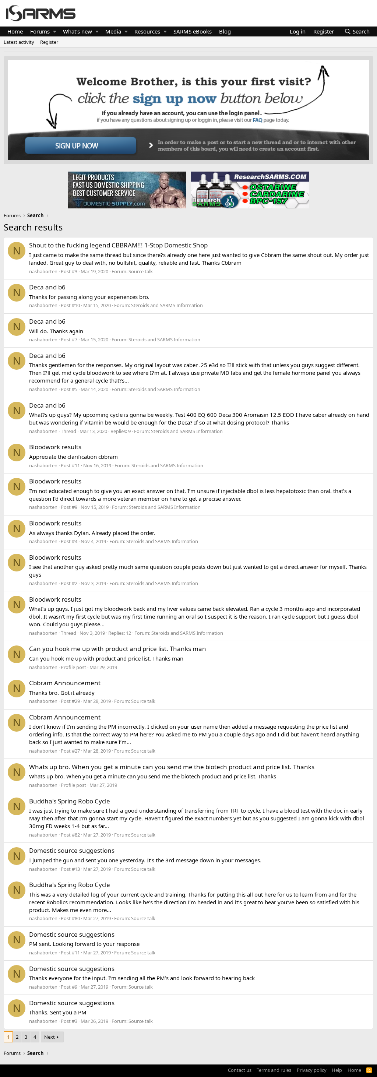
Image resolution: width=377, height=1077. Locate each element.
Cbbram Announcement (65, 683)
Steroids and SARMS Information (167, 305)
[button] (54, 31)
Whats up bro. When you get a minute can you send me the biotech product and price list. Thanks (171, 767)
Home (15, 31)
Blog (225, 31)
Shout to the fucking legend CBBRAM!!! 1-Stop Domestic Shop (118, 245)
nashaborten (43, 271)
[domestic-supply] (127, 189)
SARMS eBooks (192, 31)
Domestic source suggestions (71, 850)
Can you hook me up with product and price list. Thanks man (117, 648)
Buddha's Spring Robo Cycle (69, 801)
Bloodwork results (55, 447)
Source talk (140, 271)
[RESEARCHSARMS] (249, 189)
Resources (147, 31)
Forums (40, 31)
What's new (77, 31)
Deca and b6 (47, 287)
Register (49, 42)
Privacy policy (312, 1070)
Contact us (239, 1070)
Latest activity (19, 42)
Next (49, 1037)
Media (113, 31)
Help (337, 1070)
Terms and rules (274, 1070)
